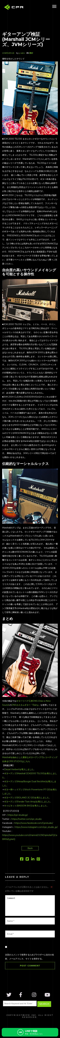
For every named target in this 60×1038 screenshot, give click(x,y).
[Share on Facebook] (21, 859)
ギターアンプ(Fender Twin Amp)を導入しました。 (28, 801)
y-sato (22, 53)
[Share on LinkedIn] (33, 859)
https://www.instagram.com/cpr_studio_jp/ (36, 827)
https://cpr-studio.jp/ (18, 815)
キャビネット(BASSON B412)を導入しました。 (26, 805)
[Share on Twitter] (27, 859)
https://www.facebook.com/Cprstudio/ (33, 823)
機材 (31, 53)
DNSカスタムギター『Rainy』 (26, 705)
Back (30, 848)
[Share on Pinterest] (38, 859)
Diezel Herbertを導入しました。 (20, 769)
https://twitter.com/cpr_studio (26, 819)
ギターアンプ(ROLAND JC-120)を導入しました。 (27, 797)
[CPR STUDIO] (14, 7)
